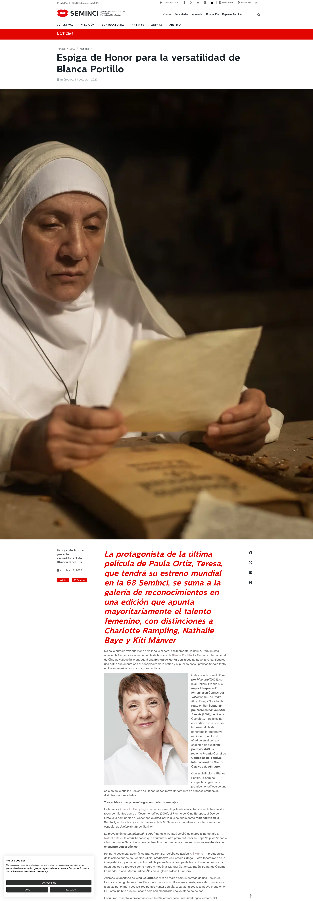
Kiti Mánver (197, 853)
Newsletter (227, 2)
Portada (61, 48)
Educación (212, 14)
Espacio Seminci (232, 14)
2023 (73, 48)
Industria (196, 14)
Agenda (156, 25)
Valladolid (246, 2)
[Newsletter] (220, 2)
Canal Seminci (170, 2)
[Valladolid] (238, 2)
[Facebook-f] (184, 2)
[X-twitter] (191, 2)
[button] (167, 14)
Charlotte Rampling (133, 809)
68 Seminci (79, 580)
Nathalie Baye (113, 838)
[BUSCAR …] (258, 15)
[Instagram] (205, 2)
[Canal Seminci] (161, 2)
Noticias (84, 48)
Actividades (181, 14)
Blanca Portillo (182, 655)
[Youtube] (198, 2)
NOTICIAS (138, 25)
